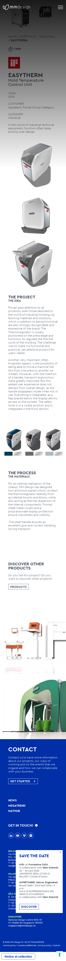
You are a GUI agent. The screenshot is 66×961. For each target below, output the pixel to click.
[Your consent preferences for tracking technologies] (59, 954)
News (12, 800)
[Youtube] (17, 836)
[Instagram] (31, 836)
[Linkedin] (11, 836)
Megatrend (16, 805)
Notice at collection (18, 956)
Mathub (14, 811)
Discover (18, 645)
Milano (12, 873)
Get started (20, 781)
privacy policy (45, 945)
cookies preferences (27, 945)
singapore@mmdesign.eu (22, 925)
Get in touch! (20, 825)
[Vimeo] (24, 836)
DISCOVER (29, 906)
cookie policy (9, 945)
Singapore (14, 916)
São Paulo (14, 893)
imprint (56, 945)
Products (18, 587)
